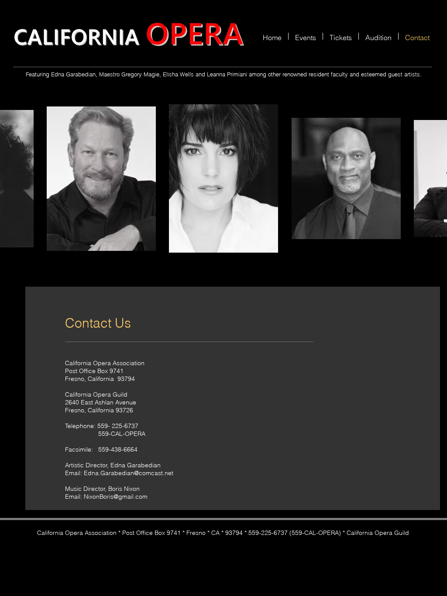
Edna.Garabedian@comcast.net (128, 473)
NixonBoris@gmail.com (116, 496)
